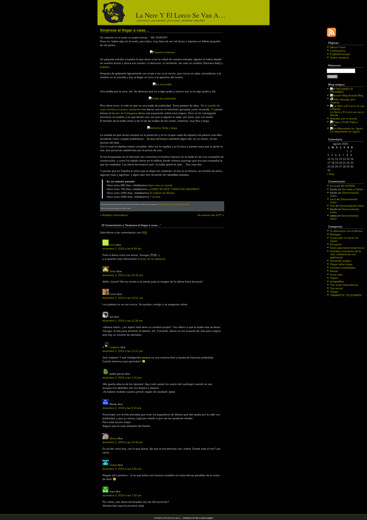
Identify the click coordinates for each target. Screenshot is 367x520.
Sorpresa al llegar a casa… (124, 30)
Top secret (336, 288)
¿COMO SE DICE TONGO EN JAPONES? (173, 189)
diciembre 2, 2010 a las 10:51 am (122, 297)
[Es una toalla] (162, 84)
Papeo (334, 278)
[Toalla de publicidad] (162, 98)
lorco (112, 244)
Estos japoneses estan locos (167, 204)
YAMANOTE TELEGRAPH (346, 295)
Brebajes (335, 234)
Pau (332, 205)
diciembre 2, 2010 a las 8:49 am (121, 248)
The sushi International (344, 284)
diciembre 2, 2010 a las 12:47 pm (122, 351)
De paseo (336, 244)
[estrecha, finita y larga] (162, 127)
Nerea (113, 438)
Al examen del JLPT (210, 215)
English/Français (340, 54)
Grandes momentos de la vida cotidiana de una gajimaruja (345, 254)
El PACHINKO (341, 90)
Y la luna (155, 196)
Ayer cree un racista (160, 185)
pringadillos (337, 281)
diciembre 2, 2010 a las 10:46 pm (122, 442)
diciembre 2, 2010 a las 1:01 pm (121, 377)
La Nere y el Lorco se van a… (180, 15)
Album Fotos (337, 47)
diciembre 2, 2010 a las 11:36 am (122, 320)
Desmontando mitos (351, 205)
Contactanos (337, 50)
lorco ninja (336, 274)
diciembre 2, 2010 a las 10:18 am (122, 275)
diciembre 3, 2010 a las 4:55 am (121, 468)
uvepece (114, 347)
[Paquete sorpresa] (162, 52)
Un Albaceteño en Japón (345, 131)
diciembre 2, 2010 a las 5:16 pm (121, 408)
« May (330, 174)
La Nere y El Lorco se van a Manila (347, 113)
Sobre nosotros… (340, 57)
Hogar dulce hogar (183, 204)
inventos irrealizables (343, 267)
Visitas (334, 291)
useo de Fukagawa (125, 113)
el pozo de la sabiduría (151, 258)
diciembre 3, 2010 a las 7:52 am (121, 495)
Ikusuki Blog (355, 95)
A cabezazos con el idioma (346, 230)
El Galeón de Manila (162, 192)
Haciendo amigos (340, 260)
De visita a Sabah (352, 189)
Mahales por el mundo (343, 118)
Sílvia (112, 271)
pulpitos (104, 66)
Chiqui (113, 464)
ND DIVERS (348, 185)
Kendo (334, 271)
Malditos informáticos (115, 215)
